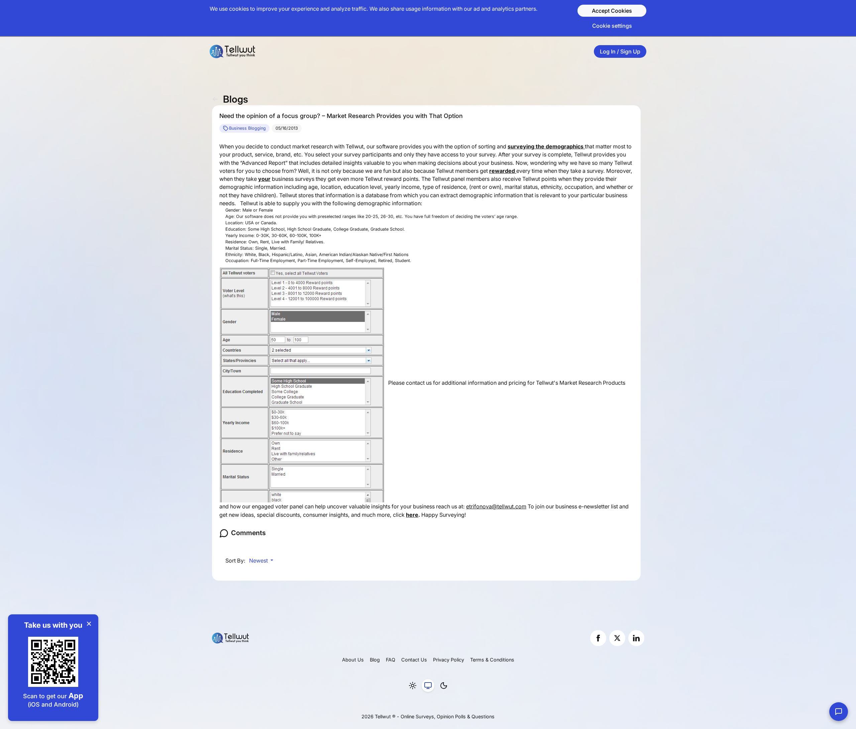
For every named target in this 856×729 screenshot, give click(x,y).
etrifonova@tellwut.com (496, 506)
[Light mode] (412, 685)
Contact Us (414, 659)
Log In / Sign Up (620, 51)
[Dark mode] (443, 685)
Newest (259, 560)
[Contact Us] (838, 711)
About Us (353, 659)
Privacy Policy (448, 659)
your (264, 178)
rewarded (502, 170)
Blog (375, 659)
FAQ (390, 659)
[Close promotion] (89, 623)
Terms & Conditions (492, 659)
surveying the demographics (546, 146)
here (412, 514)
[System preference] (428, 685)
